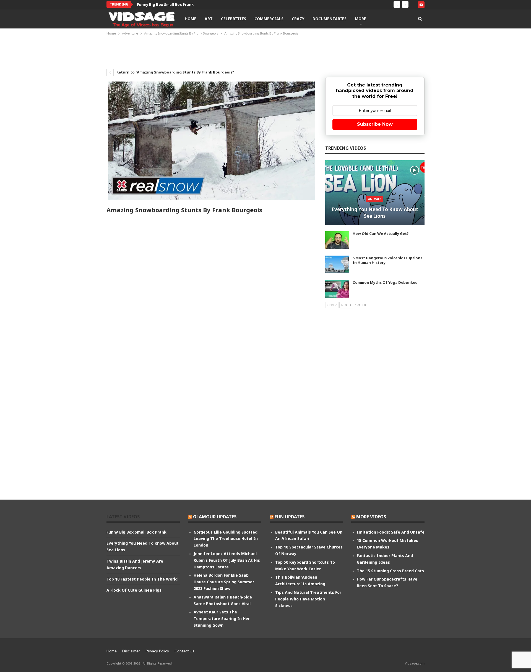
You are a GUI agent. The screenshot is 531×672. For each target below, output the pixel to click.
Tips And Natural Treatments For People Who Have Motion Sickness (308, 599)
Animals (374, 199)
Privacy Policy (157, 651)
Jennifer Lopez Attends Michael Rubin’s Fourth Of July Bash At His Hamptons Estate (227, 560)
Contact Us (184, 651)
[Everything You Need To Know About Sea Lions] (375, 192)
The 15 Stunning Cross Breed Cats (390, 570)
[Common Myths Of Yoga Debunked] (337, 289)
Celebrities (233, 18)
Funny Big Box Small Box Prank (165, 4)
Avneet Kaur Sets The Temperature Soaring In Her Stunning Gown (222, 618)
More (360, 18)
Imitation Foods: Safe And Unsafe (391, 532)
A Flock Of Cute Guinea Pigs (134, 590)
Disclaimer (131, 651)
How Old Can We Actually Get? (381, 233)
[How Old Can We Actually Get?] (337, 240)
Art (209, 18)
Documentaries (330, 18)
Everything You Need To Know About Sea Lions (375, 212)
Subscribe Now (375, 124)
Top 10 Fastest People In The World (142, 579)
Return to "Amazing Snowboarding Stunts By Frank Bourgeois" (175, 72)
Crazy (298, 18)
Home (190, 18)
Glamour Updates (214, 517)
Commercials (268, 18)
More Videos (371, 517)
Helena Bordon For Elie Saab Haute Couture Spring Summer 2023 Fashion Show (224, 582)
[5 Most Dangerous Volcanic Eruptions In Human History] (337, 264)
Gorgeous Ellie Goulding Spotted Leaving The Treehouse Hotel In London (226, 538)
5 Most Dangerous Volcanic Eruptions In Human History (387, 260)
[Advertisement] (265, 51)
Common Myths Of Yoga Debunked (385, 282)
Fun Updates (289, 517)
